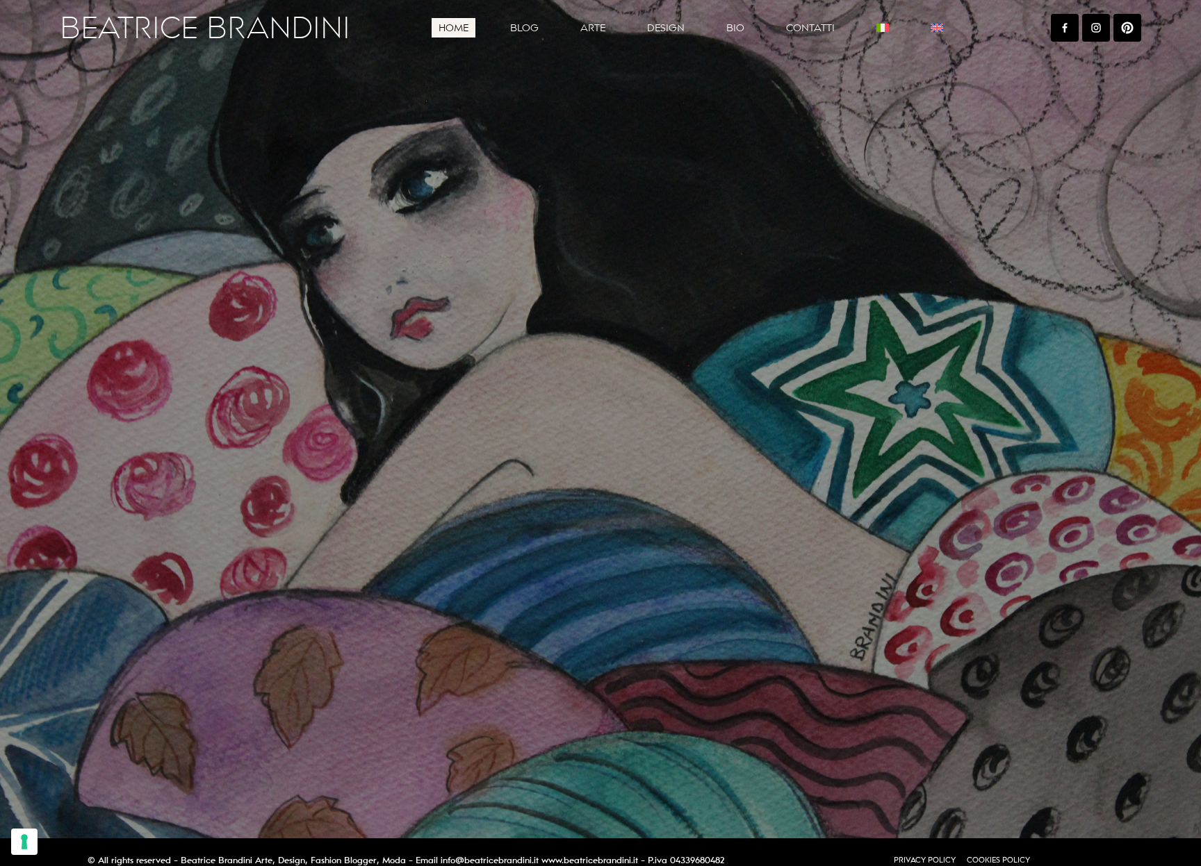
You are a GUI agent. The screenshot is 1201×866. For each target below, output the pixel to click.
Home (453, 27)
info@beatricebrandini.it (490, 860)
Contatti (810, 27)
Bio (735, 27)
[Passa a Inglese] (937, 28)
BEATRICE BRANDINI (205, 28)
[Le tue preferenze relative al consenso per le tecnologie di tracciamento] (24, 841)
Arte (592, 27)
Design (666, 27)
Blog (524, 27)
